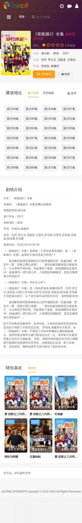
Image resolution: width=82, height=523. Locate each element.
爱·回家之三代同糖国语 (19, 414)
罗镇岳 (45, 66)
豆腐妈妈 (35, 456)
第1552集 (13, 128)
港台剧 (45, 53)
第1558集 (50, 138)
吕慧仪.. (72, 59)
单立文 (52, 59)
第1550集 (50, 118)
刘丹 (44, 59)
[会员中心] (76, 6)
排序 (73, 93)
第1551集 (69, 118)
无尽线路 (48, 93)
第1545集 (32, 109)
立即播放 (45, 74)
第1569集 (32, 167)
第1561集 (32, 147)
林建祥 (55, 66)
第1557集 (32, 138)
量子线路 (33, 93)
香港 (56, 53)
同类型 (32, 368)
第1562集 (50, 147)
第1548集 (13, 118)
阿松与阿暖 (11, 456)
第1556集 (13, 138)
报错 (67, 74)
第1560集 (13, 147)
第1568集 (13, 167)
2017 (66, 53)
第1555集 (69, 128)
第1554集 (50, 128)
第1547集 (69, 109)
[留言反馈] (69, 6)
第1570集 (50, 167)
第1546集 (50, 109)
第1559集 (69, 138)
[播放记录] (62, 6)
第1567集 (69, 157)
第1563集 (69, 147)
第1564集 (13, 157)
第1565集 (32, 157)
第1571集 (69, 167)
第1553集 (32, 128)
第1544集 (13, 109)
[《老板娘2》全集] (16, 53)
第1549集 (32, 118)
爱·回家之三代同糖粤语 (44, 414)
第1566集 (50, 157)
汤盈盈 (62, 59)
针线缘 (59, 414)
